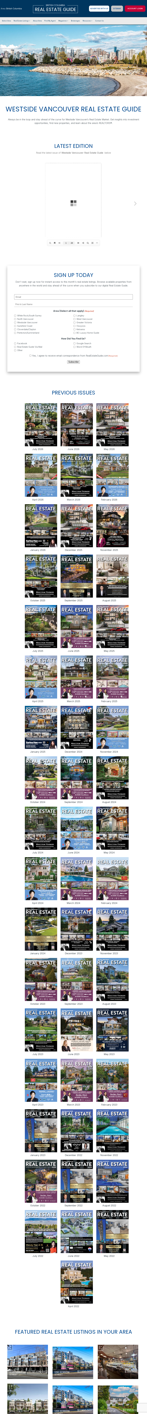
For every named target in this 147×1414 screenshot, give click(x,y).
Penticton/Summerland (28, 332)
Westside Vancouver (27, 322)
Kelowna (81, 329)
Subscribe (73, 362)
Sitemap (117, 8)
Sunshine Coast (24, 326)
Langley (80, 315)
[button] (22, 20)
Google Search (84, 343)
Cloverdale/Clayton (26, 329)
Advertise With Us (99, 8)
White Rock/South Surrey (29, 315)
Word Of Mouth (84, 346)
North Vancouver (25, 319)
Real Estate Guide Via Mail (29, 346)
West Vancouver (85, 319)
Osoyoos (81, 326)
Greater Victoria (84, 322)
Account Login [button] (135, 8)
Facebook (22, 343)
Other (20, 350)
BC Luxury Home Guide (88, 332)
